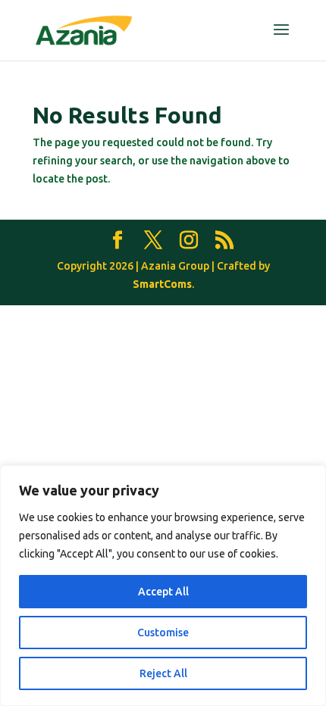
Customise (163, 632)
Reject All (163, 673)
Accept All (163, 592)
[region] (163, 585)
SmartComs (162, 284)
